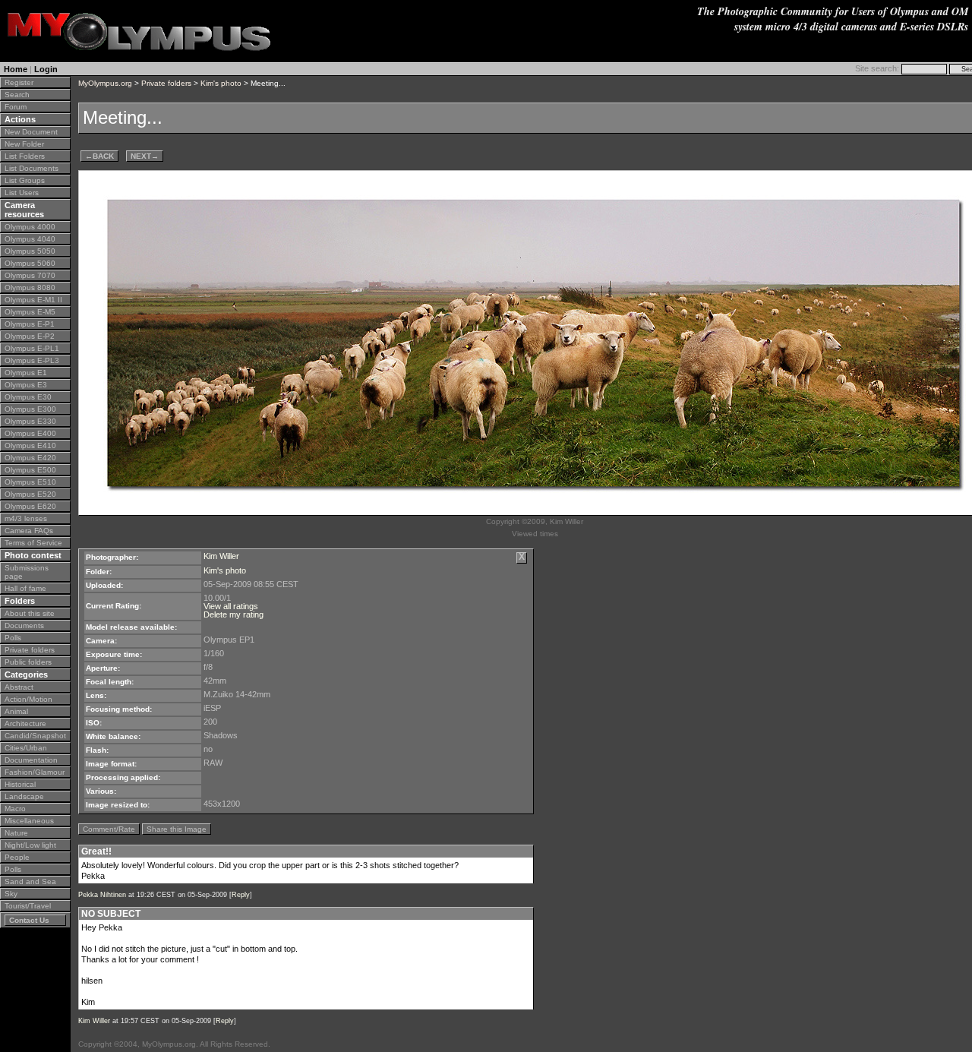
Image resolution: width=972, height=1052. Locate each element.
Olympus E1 (26, 372)
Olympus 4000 (30, 227)
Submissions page (27, 572)
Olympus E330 (30, 421)
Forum (16, 107)
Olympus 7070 (30, 275)
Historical (20, 784)
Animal (16, 711)
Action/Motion (28, 699)
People (17, 857)
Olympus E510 (30, 482)
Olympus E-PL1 (32, 348)
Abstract (19, 687)
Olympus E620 (30, 506)
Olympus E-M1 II (33, 299)
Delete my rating (234, 614)
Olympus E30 (28, 397)
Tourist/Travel (28, 906)
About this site (30, 613)
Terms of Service (33, 543)
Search (17, 94)
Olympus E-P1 (30, 324)
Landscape (24, 796)
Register (19, 82)
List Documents (31, 168)
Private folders (30, 650)
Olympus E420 (30, 457)
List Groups (25, 180)
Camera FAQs (29, 530)
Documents (24, 625)
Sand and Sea (30, 881)
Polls (13, 637)
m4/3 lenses (26, 518)
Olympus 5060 (30, 263)
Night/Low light (30, 845)
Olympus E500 (30, 470)
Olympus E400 (30, 433)
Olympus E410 (30, 445)
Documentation (31, 760)
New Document (31, 132)
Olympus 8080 (30, 287)
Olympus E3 (26, 385)
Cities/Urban (26, 748)
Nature (16, 833)
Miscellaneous (29, 821)
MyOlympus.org (105, 83)
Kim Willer (221, 556)
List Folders (25, 156)
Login (46, 69)
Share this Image (177, 829)
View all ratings (231, 606)
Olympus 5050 (30, 251)
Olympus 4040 (30, 239)
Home (15, 69)
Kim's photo (220, 83)
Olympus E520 (30, 494)
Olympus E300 (30, 409)
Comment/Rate (109, 829)
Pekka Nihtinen (102, 895)
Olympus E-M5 (30, 312)
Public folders (28, 662)
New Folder (24, 144)
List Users (22, 192)
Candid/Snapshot (35, 735)
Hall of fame (25, 588)
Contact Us (29, 920)
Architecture (25, 723)
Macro (15, 808)
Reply (241, 895)
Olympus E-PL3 (32, 360)
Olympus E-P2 (30, 336)
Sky (11, 893)
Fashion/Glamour (35, 772)
